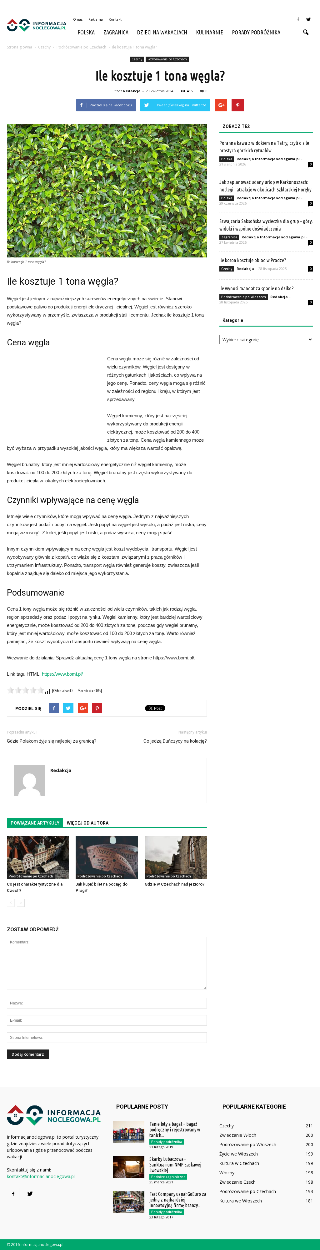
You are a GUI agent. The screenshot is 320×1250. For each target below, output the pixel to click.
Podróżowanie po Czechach (167, 59)
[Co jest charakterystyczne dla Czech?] (38, 857)
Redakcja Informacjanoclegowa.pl (268, 158)
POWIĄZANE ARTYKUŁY (35, 823)
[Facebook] (298, 19)
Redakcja (132, 91)
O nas (77, 19)
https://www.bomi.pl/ (62, 674)
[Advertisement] (54, 397)
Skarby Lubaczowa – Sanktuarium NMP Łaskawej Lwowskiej (175, 1164)
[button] (305, 32)
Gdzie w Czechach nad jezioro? (174, 884)
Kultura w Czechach (239, 1163)
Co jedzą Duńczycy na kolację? (175, 741)
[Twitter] (308, 19)
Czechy (137, 59)
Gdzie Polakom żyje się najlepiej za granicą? (52, 741)
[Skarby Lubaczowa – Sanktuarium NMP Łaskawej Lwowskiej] (128, 1167)
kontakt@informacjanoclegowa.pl (41, 1176)
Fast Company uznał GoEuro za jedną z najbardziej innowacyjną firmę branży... (177, 1199)
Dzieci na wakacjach (162, 32)
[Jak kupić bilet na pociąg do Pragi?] (107, 857)
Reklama (95, 19)
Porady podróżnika (256, 32)
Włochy (226, 1173)
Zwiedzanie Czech (237, 1182)
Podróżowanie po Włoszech (243, 297)
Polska (86, 32)
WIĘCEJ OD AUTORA (87, 823)
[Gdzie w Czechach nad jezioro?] (176, 857)
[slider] (25, 690)
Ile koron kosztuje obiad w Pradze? (252, 260)
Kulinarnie (209, 32)
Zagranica (115, 32)
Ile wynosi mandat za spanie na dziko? (256, 288)
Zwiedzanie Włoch (237, 1135)
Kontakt (115, 19)
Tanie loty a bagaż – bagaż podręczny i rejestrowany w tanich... (174, 1129)
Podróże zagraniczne (168, 1177)
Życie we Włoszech (238, 1154)
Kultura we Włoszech (240, 1201)
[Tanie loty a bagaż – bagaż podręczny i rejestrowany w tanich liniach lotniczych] (128, 1132)
